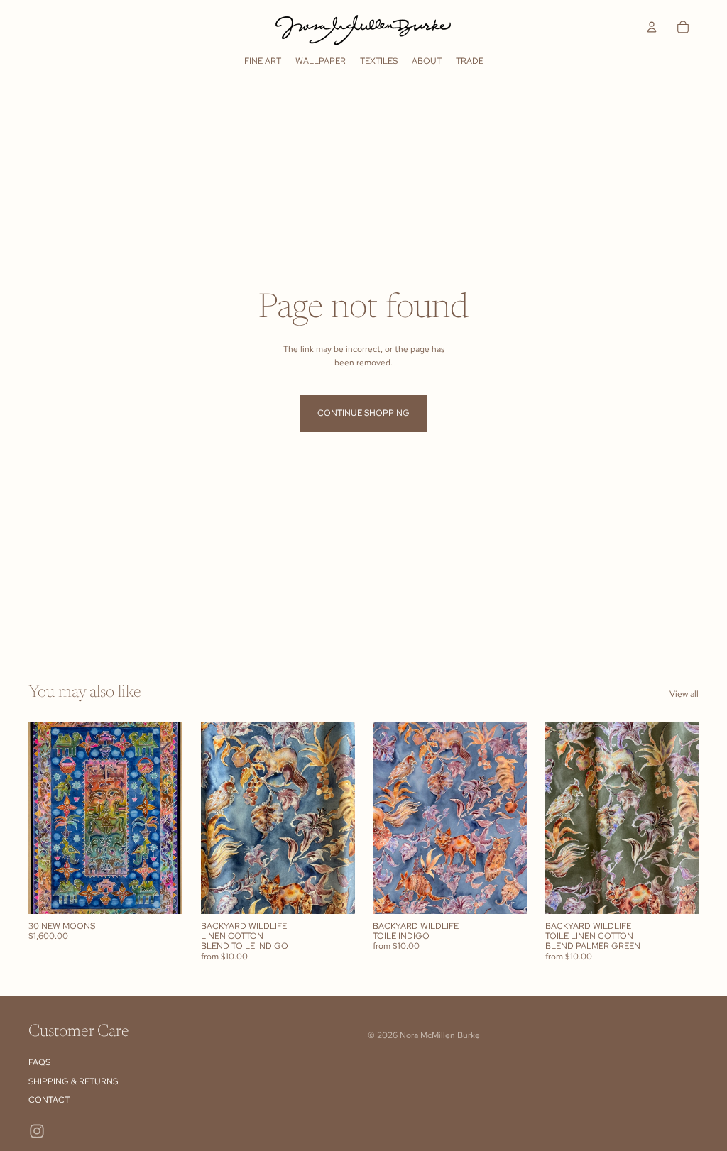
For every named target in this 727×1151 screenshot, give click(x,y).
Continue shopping (363, 413)
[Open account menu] (651, 27)
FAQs (39, 1062)
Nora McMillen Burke (440, 1035)
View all (684, 694)
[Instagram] (36, 1131)
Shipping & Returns (73, 1081)
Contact (49, 1100)
